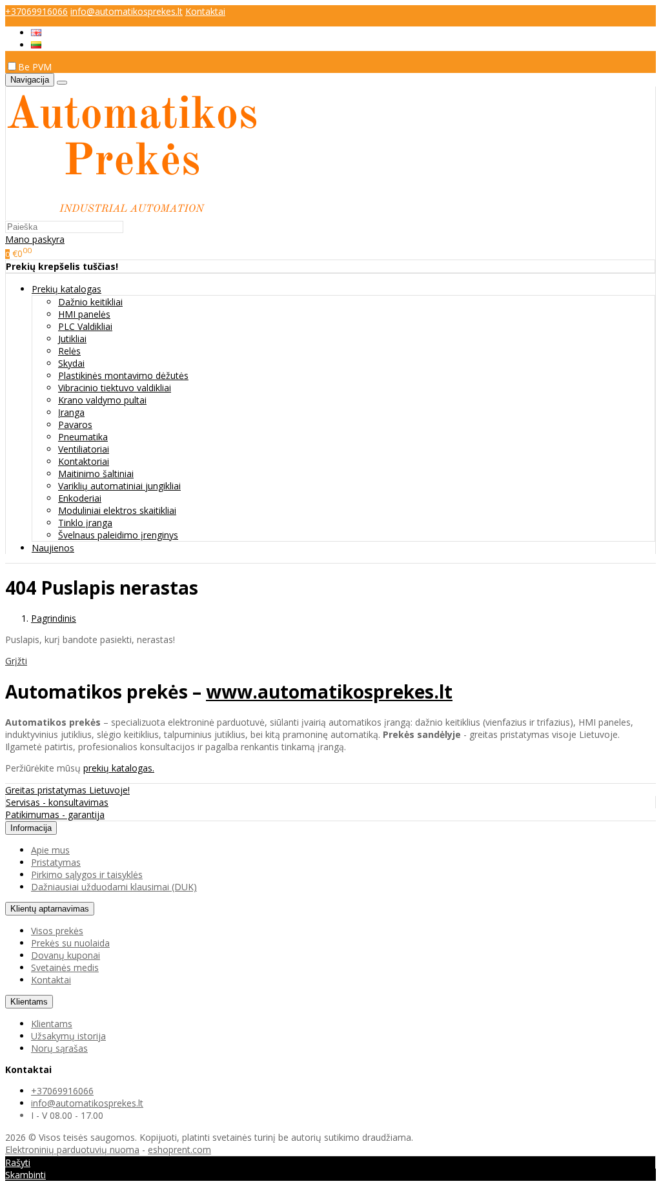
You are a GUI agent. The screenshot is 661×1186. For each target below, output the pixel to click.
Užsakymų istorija (68, 1036)
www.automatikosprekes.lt (329, 691)
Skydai (71, 363)
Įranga (71, 412)
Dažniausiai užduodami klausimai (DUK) (114, 887)
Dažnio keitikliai (90, 302)
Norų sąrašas (59, 1048)
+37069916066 (36, 11)
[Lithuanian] (36, 44)
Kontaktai (205, 11)
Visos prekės (57, 931)
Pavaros (75, 424)
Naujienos (53, 548)
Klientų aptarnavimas (49, 909)
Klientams (29, 1002)
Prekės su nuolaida (70, 943)
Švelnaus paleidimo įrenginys (118, 535)
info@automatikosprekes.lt (126, 11)
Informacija (31, 828)
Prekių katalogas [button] (66, 289)
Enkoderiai (79, 498)
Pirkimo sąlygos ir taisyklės (87, 874)
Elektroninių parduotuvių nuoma (72, 1149)
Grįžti (16, 661)
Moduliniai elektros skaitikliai (117, 510)
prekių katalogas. (118, 768)
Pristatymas (56, 862)
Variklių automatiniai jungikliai (119, 486)
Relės (69, 351)
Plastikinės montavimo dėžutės (123, 375)
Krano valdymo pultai (102, 400)
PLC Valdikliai (85, 326)
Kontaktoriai (83, 461)
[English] (36, 32)
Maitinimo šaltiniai (96, 473)
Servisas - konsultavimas (57, 802)
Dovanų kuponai (65, 955)
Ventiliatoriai (83, 449)
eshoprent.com (179, 1149)
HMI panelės (84, 314)
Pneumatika (83, 437)
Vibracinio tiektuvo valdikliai (114, 388)
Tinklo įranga (85, 522)
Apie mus (50, 850)
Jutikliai (72, 338)
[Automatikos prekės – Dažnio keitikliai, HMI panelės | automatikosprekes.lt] (132, 214)
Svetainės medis (65, 967)
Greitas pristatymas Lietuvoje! (67, 790)
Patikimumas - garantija (55, 814)
